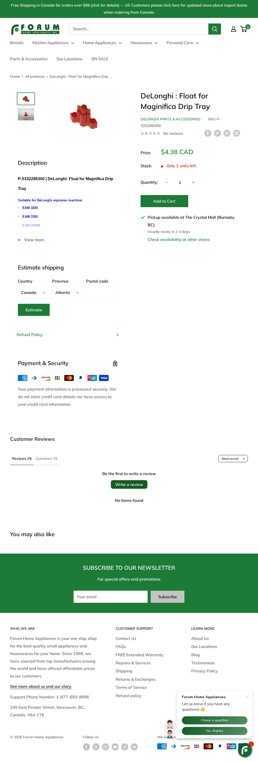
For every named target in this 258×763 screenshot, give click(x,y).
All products (35, 76)
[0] (244, 29)
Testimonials (203, 662)
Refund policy (128, 695)
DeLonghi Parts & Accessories (171, 119)
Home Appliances (99, 42)
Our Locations (69, 58)
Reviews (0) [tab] (22, 458)
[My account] (233, 29)
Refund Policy (30, 334)
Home (15, 76)
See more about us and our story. (41, 686)
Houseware (141, 42)
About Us (200, 638)
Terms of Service (131, 687)
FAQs (121, 646)
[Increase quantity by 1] (193, 182)
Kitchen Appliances (51, 42)
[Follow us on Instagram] (105, 747)
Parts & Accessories (29, 58)
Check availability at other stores (179, 239)
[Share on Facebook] (207, 133)
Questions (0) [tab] (47, 458)
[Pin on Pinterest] (217, 133)
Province (60, 281)
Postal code (97, 281)
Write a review (129, 484)
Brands (17, 42)
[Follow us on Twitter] (96, 747)
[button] (245, 750)
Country (25, 281)
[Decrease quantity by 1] (166, 182)
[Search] (214, 29)
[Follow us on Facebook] (86, 747)
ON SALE (99, 58)
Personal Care (180, 42)
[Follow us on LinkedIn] (134, 747)
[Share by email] (236, 133)
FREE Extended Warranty (140, 654)
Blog (195, 654)
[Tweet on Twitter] (227, 133)
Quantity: (149, 182)
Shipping (124, 670)
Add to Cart (164, 201)
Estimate (33, 309)
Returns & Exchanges (135, 679)
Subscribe (167, 596)
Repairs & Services (133, 662)
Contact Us (126, 638)
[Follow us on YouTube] (115, 747)
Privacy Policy (204, 670)
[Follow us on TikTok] (124, 747)
